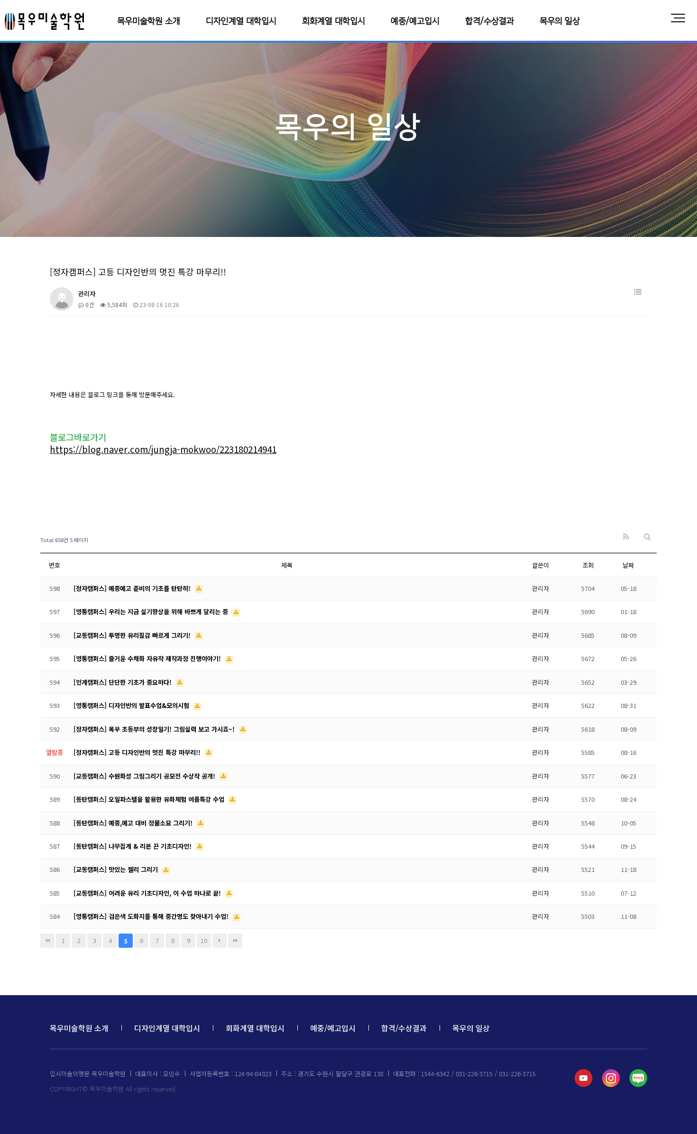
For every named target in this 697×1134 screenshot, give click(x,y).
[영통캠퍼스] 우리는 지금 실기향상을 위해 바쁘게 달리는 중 (151, 611)
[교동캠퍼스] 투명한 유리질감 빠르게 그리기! (133, 635)
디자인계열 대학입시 (241, 21)
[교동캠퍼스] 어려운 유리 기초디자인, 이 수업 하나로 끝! (148, 893)
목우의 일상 (560, 21)
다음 (219, 941)
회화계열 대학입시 (333, 21)
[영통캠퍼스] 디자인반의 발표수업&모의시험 (132, 705)
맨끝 (235, 941)
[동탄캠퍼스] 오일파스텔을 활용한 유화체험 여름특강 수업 (149, 799)
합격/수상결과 (489, 21)
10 (204, 940)
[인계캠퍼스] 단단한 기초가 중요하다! (123, 682)
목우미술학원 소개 (148, 21)
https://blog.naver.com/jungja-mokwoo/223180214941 (163, 449)
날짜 (628, 565)
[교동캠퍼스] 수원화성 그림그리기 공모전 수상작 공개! (145, 775)
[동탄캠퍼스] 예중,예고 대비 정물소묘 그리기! (133, 822)
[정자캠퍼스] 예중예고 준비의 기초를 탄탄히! (133, 588)
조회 (588, 565)
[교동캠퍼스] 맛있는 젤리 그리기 (116, 869)
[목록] (638, 292)
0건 (89, 304)
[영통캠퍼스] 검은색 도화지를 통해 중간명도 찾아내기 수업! (151, 916)
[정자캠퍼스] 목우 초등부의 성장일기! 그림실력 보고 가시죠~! (155, 729)
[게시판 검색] (647, 537)
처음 (47, 941)
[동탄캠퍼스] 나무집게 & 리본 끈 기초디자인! (133, 846)
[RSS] (626, 537)
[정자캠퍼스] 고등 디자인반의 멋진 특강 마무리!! (137, 752)
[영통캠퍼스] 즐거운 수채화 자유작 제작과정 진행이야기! (148, 658)
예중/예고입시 (415, 21)
